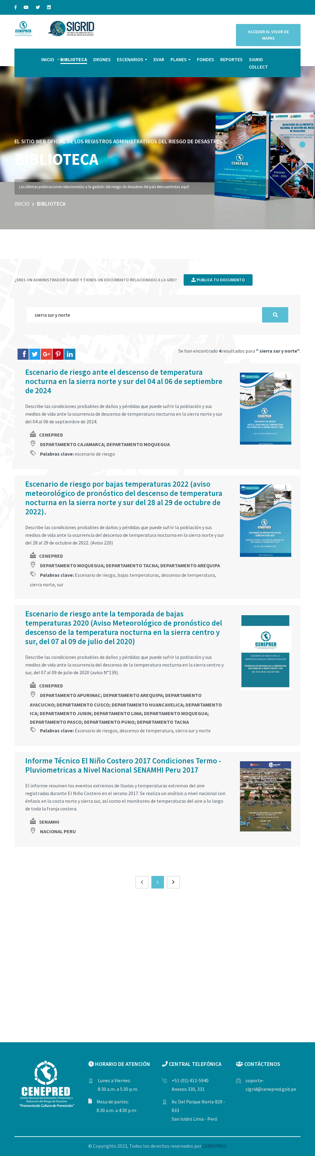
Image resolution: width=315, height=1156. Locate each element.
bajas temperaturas (138, 575)
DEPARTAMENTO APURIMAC (70, 695)
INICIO (47, 59)
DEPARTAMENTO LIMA (118, 713)
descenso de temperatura (188, 575)
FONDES (205, 59)
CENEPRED (51, 435)
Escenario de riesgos (96, 730)
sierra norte (42, 584)
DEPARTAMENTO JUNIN (65, 713)
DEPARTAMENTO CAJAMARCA (72, 444)
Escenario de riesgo (95, 575)
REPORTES (231, 59)
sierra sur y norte (193, 730)
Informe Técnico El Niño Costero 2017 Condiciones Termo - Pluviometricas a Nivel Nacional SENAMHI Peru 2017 (123, 765)
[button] (302, 144)
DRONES (102, 59)
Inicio (22, 203)
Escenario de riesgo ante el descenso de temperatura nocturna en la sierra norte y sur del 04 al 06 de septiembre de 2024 (123, 381)
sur (60, 584)
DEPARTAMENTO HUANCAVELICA (147, 705)
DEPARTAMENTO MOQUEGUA (138, 444)
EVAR (159, 59)
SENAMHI (49, 822)
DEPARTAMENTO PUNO (109, 722)
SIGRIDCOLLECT (258, 63)
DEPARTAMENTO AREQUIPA (190, 565)
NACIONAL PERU (58, 831)
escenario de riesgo (95, 454)
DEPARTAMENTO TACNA (132, 565)
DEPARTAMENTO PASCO (56, 722)
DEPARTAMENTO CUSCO (83, 705)
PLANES (178, 59)
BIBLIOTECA (73, 59)
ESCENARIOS (130, 59)
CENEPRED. (214, 1146)
